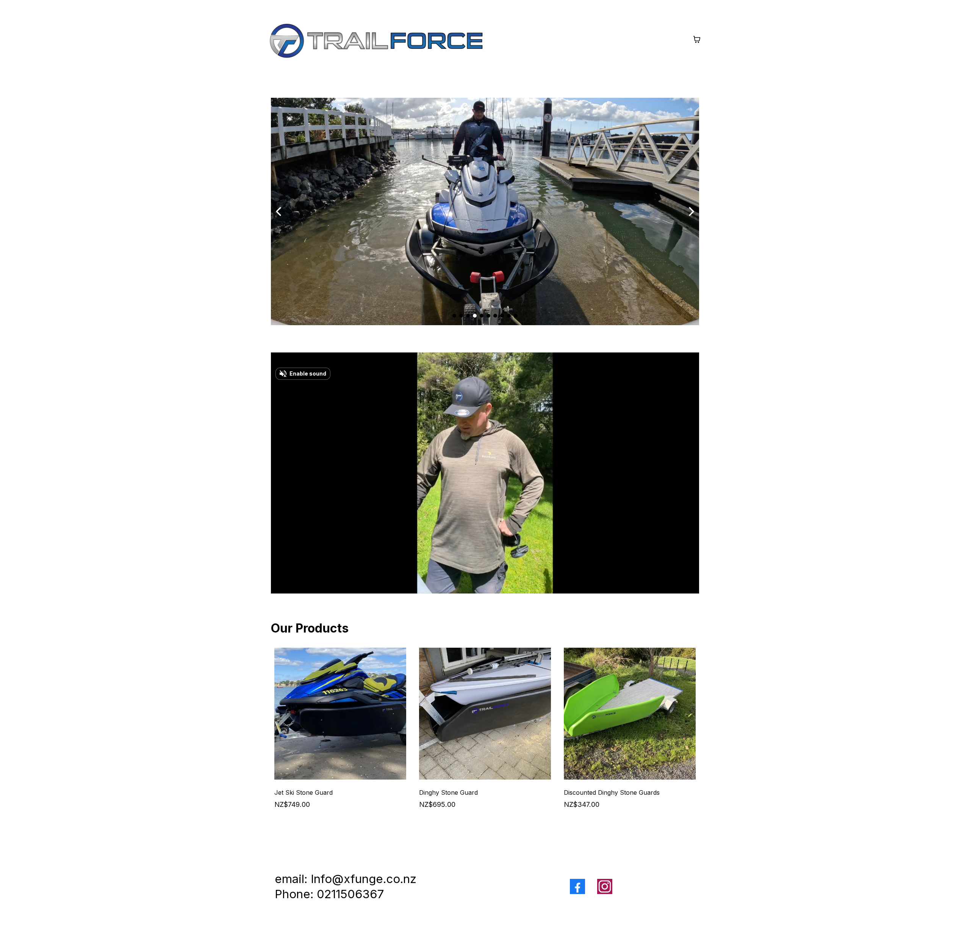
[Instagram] (604, 886)
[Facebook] (577, 886)
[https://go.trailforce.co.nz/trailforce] (375, 39)
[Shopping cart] (697, 39)
